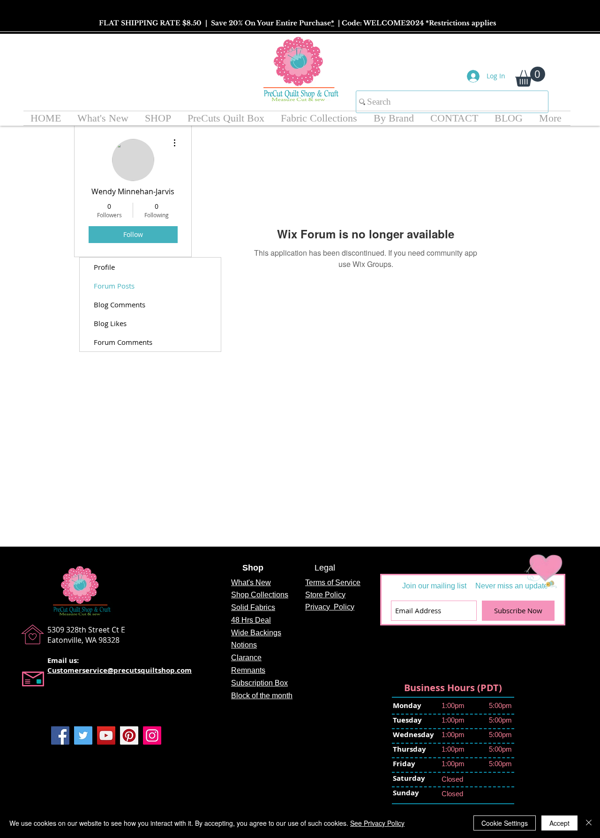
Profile (104, 267)
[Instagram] (152, 735)
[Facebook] (60, 735)
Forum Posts (114, 285)
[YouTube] (106, 735)
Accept (559, 823)
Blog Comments (119, 304)
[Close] (588, 822)
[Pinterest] (129, 735)
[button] (530, 77)
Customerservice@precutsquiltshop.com (119, 670)
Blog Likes (110, 323)
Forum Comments (123, 342)
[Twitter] (83, 735)
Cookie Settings (504, 823)
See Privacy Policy (377, 823)
